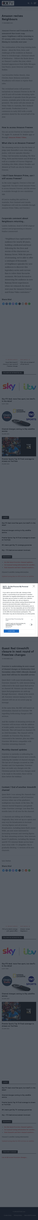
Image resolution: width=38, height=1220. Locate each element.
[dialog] (19, 610)
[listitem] (19, 619)
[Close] (34, 586)
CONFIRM (11, 631)
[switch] (30, 625)
